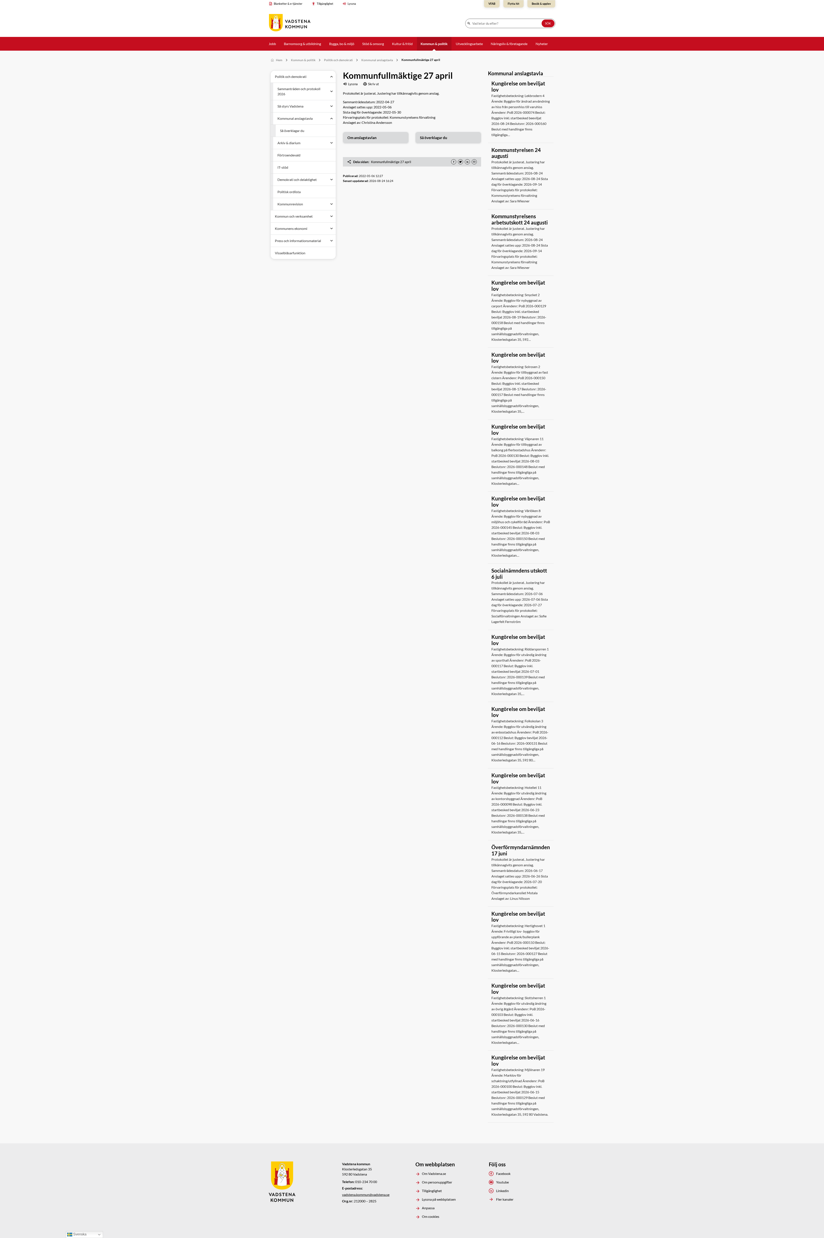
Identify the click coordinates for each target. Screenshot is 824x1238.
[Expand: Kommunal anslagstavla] (331, 118)
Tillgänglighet (432, 1191)
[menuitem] (286, 4)
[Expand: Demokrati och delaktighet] (331, 179)
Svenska (79, 1234)
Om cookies (430, 1216)
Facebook (503, 1173)
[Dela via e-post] (474, 161)
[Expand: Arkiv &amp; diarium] (331, 143)
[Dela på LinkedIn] (467, 161)
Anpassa (428, 1208)
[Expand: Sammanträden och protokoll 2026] (331, 91)
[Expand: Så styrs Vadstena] (331, 106)
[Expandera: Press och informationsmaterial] (331, 240)
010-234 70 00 (366, 1182)
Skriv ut (373, 84)
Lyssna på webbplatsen (439, 1199)
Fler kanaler (504, 1199)
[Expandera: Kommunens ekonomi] (331, 228)
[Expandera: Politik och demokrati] (331, 76)
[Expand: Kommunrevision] (331, 204)
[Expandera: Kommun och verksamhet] (331, 216)
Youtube (502, 1182)
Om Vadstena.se (434, 1173)
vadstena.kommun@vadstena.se (365, 1195)
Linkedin (502, 1191)
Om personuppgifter (437, 1182)
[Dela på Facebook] (453, 161)
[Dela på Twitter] (460, 161)
